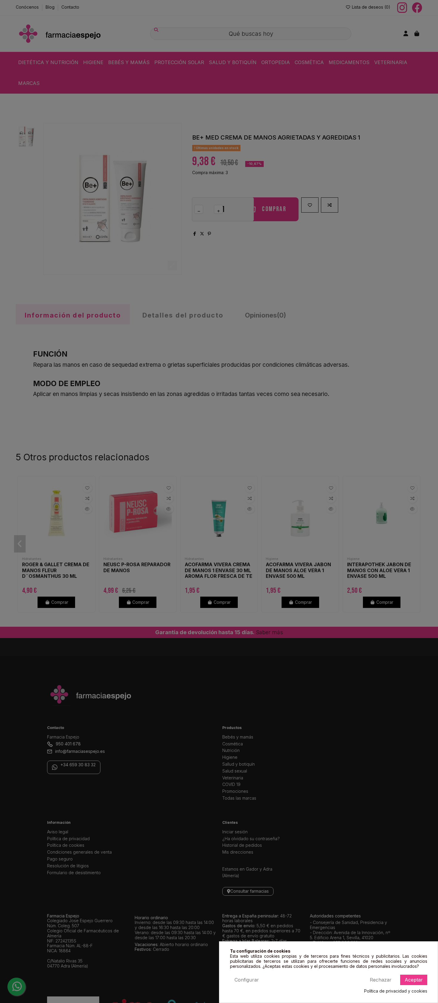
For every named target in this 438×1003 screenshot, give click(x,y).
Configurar (246, 980)
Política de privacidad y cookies (395, 991)
